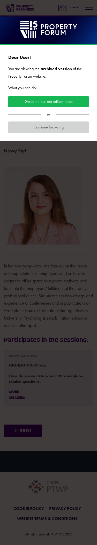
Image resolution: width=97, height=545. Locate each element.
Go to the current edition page (49, 101)
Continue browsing (49, 127)
